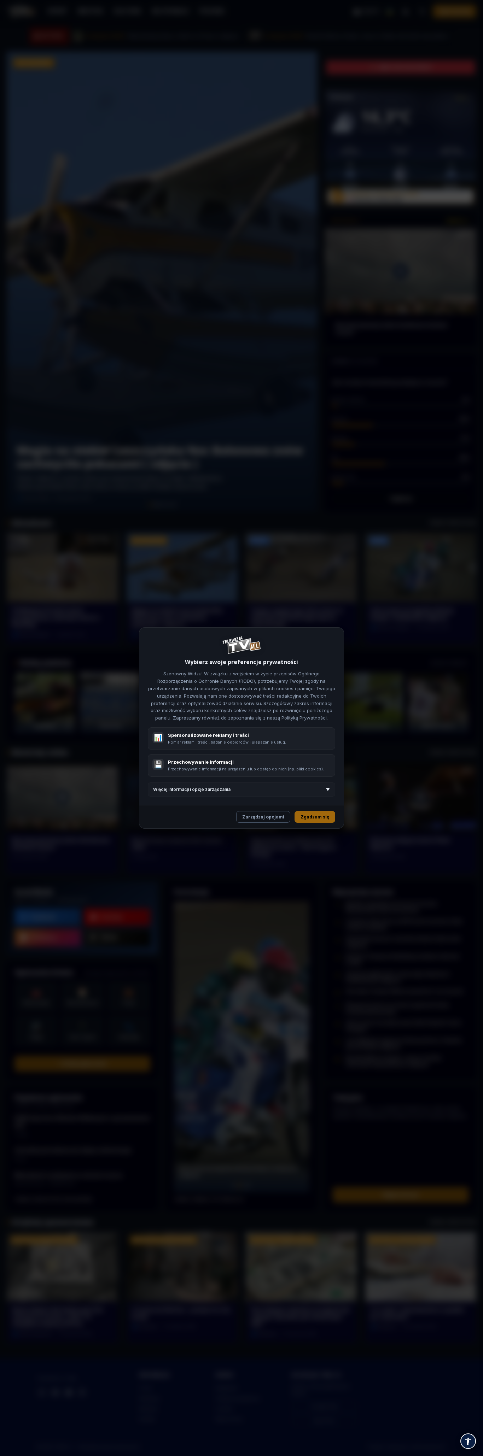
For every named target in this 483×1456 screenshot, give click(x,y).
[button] (468, 1441)
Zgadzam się (315, 817)
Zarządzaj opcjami (263, 817)
